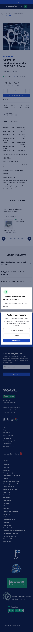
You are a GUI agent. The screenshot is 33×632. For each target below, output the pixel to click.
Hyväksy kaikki (16, 340)
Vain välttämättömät (16, 330)
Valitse (16, 335)
